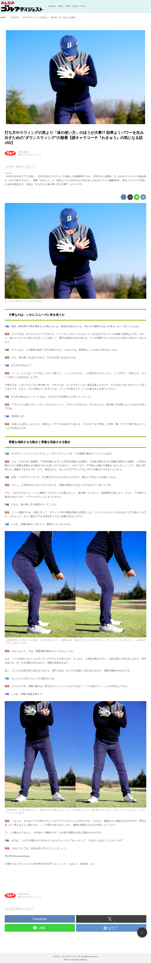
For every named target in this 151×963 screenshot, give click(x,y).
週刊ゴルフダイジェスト (30, 155)
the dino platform (79, 959)
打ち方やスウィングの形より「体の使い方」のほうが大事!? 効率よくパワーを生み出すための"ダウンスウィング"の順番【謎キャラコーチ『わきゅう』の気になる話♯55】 (74, 137)
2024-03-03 (23, 152)
